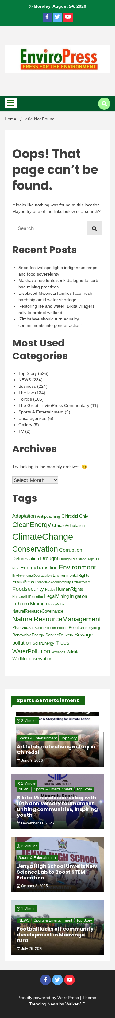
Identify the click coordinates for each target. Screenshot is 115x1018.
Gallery (25, 424)
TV (21, 431)
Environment (77, 567)
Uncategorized (32, 418)
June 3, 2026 (31, 760)
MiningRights (55, 604)
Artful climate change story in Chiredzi (56, 749)
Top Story (27, 373)
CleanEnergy (31, 524)
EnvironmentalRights (71, 575)
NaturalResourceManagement (56, 619)
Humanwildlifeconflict (27, 596)
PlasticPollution (45, 628)
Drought (49, 558)
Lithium (20, 604)
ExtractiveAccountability (53, 582)
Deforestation (25, 558)
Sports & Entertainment (40, 411)
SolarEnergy (43, 643)
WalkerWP (75, 1003)
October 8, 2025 (34, 886)
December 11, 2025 (37, 823)
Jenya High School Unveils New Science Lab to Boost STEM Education (57, 872)
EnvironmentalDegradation (32, 575)
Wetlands (58, 652)
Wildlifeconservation (32, 658)
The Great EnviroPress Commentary (53, 405)
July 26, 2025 (32, 948)
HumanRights (69, 589)
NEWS (24, 379)
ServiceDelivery (59, 635)
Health (50, 589)
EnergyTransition (39, 567)
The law (26, 392)
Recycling (92, 628)
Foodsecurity (28, 589)
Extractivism (81, 582)
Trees (62, 643)
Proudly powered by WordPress (48, 997)
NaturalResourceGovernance (37, 611)
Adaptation (24, 516)
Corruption (70, 550)
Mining (37, 603)
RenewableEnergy (28, 635)
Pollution (76, 627)
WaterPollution (31, 651)
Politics (25, 399)
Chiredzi (69, 516)
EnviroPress (23, 581)
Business (27, 386)
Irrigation (78, 596)
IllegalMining (56, 596)
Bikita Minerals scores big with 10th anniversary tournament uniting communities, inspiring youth (57, 806)
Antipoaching (48, 516)
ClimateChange (42, 536)
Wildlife (73, 652)
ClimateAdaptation (68, 525)
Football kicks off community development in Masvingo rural (55, 934)
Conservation (35, 549)
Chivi (84, 516)
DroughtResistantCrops (77, 559)
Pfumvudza (22, 627)
